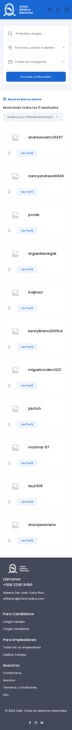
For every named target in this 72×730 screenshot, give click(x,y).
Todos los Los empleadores (22, 647)
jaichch (34, 408)
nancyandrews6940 (46, 175)
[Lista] (9, 153)
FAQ (6, 695)
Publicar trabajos (14, 655)
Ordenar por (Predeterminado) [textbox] (30, 117)
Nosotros (9, 680)
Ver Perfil (27, 153)
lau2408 (35, 485)
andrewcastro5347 (45, 137)
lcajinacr (35, 292)
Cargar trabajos (14, 622)
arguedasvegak (42, 253)
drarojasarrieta (42, 524)
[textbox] (36, 47)
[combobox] (38, 48)
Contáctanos (12, 673)
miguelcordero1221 (44, 369)
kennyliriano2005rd (45, 330)
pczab (33, 214)
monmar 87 (38, 447)
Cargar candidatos (16, 629)
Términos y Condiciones (20, 687)
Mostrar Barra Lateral (24, 99)
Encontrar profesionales (36, 77)
